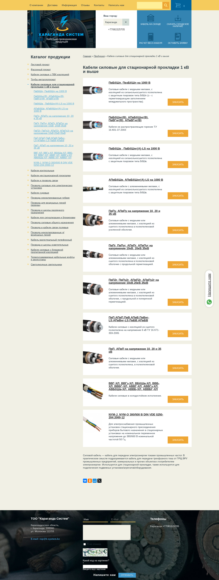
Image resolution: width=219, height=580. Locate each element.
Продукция (99, 56)
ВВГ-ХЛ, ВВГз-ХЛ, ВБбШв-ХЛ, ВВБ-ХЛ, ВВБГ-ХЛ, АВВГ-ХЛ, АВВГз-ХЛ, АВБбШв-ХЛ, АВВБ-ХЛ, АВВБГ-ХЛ (53, 155)
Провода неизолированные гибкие (50, 198)
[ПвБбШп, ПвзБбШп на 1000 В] (93, 101)
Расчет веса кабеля (150, 43)
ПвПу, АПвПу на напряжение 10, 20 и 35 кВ (54, 117)
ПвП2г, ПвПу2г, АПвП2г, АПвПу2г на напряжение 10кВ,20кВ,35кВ (53, 131)
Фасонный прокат (41, 69)
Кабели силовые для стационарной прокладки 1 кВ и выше (52, 85)
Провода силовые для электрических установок (51, 186)
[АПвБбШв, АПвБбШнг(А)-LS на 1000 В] (93, 198)
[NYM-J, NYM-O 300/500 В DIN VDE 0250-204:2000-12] (93, 432)
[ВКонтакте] (85, 481)
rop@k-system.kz (50, 538)
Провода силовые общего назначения (52, 222)
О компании (36, 5)
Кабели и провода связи (44, 180)
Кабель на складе (151, 24)
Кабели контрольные (42, 170)
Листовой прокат (40, 64)
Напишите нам (209, 285)
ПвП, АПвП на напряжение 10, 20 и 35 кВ (53, 146)
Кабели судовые (40, 193)
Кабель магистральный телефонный (51, 240)
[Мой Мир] (95, 481)
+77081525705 (116, 29)
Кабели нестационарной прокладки (51, 175)
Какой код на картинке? (96, 562)
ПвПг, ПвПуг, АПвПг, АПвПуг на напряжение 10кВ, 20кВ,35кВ (51, 124)
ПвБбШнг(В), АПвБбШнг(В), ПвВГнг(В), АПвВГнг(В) (49, 97)
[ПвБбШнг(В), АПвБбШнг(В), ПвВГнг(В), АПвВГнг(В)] (93, 135)
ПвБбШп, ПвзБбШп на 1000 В (50, 91)
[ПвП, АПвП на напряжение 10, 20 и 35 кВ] (93, 367)
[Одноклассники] (90, 481)
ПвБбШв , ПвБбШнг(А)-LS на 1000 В (54, 103)
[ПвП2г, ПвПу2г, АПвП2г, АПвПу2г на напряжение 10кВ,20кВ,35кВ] (93, 298)
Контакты (99, 5)
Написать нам (116, 5)
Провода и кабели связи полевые (49, 227)
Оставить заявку (178, 43)
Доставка (52, 5)
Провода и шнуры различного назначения (47, 211)
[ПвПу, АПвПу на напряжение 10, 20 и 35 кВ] (93, 229)
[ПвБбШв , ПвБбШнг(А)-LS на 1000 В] (93, 166)
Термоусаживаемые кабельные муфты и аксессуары (53, 258)
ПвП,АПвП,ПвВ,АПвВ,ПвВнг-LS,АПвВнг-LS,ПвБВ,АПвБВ (49, 139)
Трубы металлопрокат (43, 79)
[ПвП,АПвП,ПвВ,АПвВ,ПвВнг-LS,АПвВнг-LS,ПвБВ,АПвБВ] (93, 335)
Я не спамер (94, 544)
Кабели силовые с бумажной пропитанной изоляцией (47, 250)
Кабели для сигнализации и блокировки (53, 217)
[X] (99, 481)
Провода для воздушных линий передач (48, 204)
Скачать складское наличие (178, 25)
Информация (69, 5)
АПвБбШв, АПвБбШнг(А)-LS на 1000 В (51, 109)
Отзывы (85, 5)
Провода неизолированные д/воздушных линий (47, 233)
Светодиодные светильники (46, 264)
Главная (87, 56)
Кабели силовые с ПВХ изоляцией (50, 74)
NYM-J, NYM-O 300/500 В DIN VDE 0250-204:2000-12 (53, 163)
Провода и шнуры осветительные (49, 245)
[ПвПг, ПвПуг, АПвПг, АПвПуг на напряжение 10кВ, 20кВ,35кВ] (93, 263)
